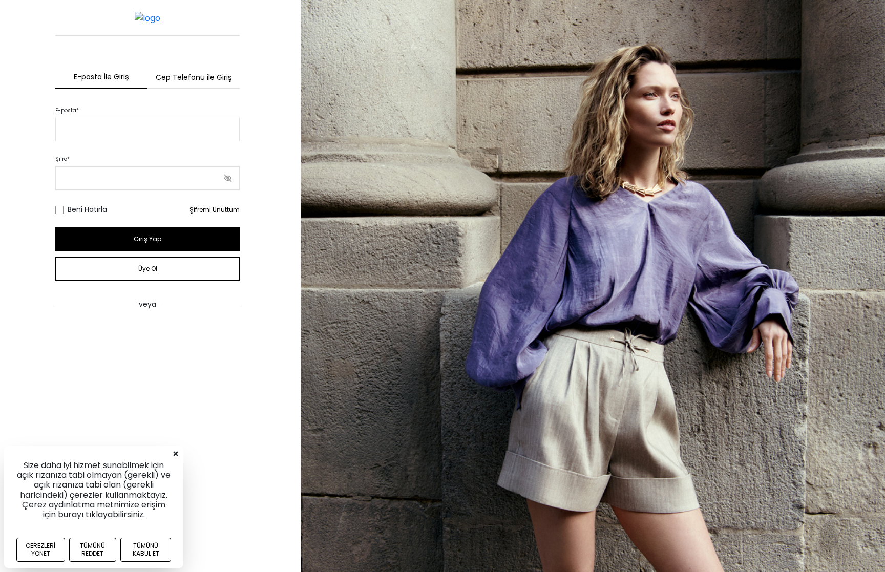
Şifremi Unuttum (214, 209)
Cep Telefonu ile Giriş (194, 77)
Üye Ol (147, 268)
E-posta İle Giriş (101, 77)
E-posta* (67, 110)
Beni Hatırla (87, 209)
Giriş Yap (147, 239)
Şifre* (62, 159)
